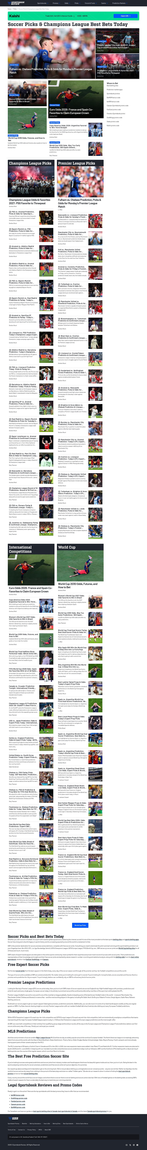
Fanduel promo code (18, 1101)
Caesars (45, 959)
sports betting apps (132, 939)
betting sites (117, 939)
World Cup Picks (80, 925)
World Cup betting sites (127, 948)
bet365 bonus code (113, 101)
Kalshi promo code (113, 125)
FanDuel (28, 959)
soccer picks (20, 971)
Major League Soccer (43, 1037)
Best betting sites (112, 85)
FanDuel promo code (114, 109)
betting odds (120, 957)
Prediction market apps (114, 89)
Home (9, 9)
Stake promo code (113, 121)
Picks (15, 9)
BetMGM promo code (18, 1107)
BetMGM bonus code (113, 97)
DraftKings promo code (114, 117)
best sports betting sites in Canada (45, 1111)
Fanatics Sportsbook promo (116, 113)
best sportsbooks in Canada (67, 1111)
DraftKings (35, 959)
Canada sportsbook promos (96, 1111)
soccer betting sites (31, 1074)
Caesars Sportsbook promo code (117, 105)
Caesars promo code (18, 1104)
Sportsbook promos (113, 93)
